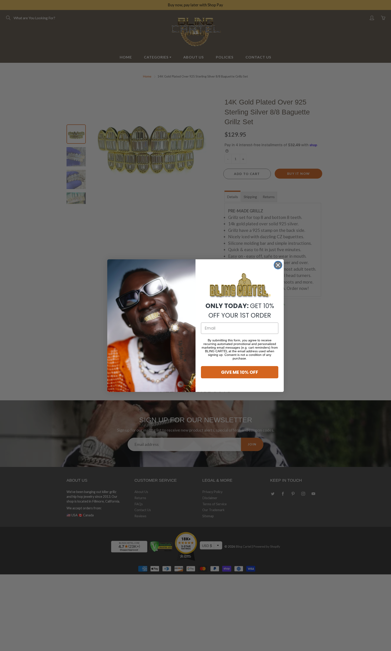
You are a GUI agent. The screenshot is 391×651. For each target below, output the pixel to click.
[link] (239, 286)
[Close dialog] (278, 265)
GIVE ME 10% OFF (239, 372)
